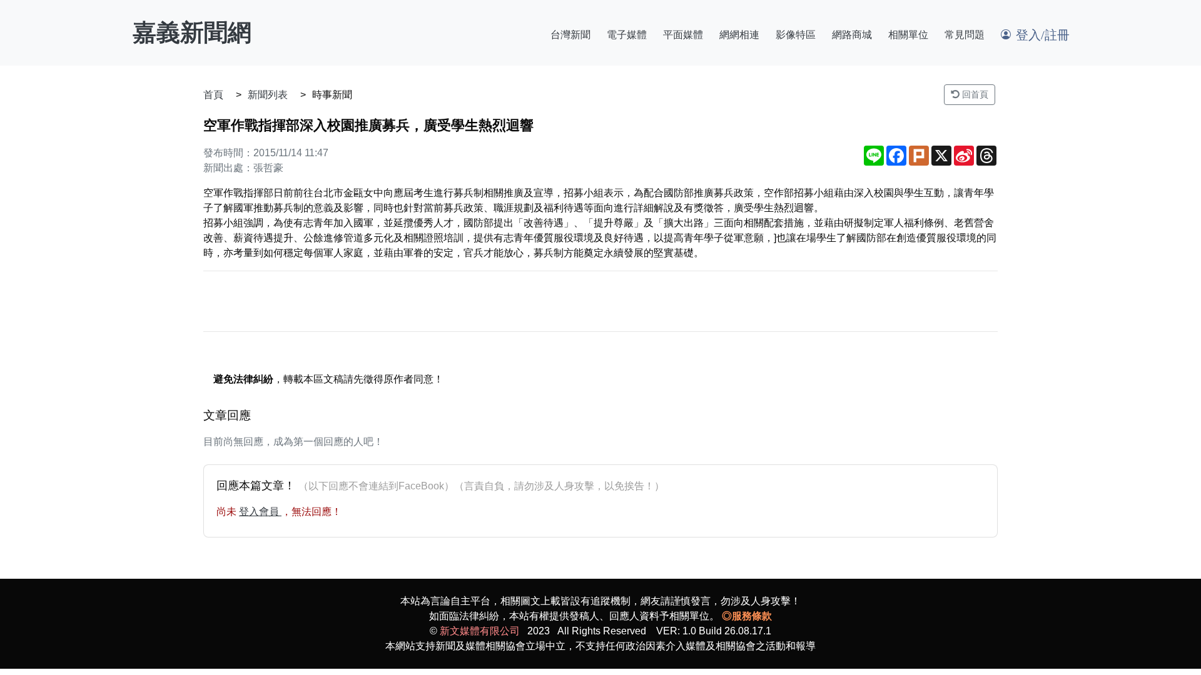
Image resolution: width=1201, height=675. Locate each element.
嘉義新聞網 (192, 32)
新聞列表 (268, 94)
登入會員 (260, 511)
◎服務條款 (747, 616)
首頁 (213, 94)
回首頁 (974, 94)
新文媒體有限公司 (480, 631)
